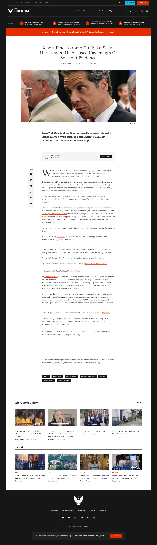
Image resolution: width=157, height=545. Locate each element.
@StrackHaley (56, 157)
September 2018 (50, 277)
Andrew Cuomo (57, 376)
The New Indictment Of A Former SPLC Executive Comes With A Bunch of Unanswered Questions (61, 434)
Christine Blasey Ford (88, 376)
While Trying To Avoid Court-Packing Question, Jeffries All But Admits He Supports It (30, 478)
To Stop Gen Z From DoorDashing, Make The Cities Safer (126, 432)
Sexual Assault (48, 380)
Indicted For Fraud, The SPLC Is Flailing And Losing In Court (92, 432)
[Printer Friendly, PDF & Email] (31, 204)
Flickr (134, 123)
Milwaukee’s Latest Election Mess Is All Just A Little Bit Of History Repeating (126, 478)
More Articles (106, 156)
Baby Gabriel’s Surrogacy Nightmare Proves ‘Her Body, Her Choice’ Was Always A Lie (94, 478)
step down (106, 313)
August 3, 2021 (74, 271)
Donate (131, 3)
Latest (19, 447)
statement (61, 236)
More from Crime (26, 402)
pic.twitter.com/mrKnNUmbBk (95, 264)
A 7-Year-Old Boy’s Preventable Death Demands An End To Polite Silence (28, 434)
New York (102, 376)
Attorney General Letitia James (54, 214)
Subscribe (142, 3)
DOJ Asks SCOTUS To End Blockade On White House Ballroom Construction (62, 478)
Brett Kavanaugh (71, 376)
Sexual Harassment (63, 380)
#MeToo (46, 376)
